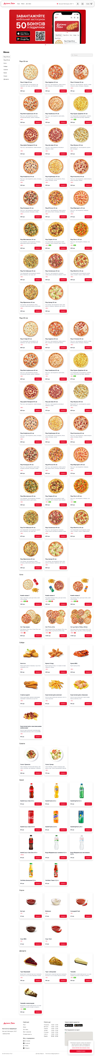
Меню (22, 3)
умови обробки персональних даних (81, 1047)
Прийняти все (80, 1051)
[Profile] (78, 4)
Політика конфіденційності (52, 1053)
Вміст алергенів (27, 1032)
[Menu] (82, 4)
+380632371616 (6, 1033)
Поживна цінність (27, 1034)
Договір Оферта (40, 1053)
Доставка (28, 3)
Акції (18, 3)
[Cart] (89, 4)
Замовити (38, 90)
